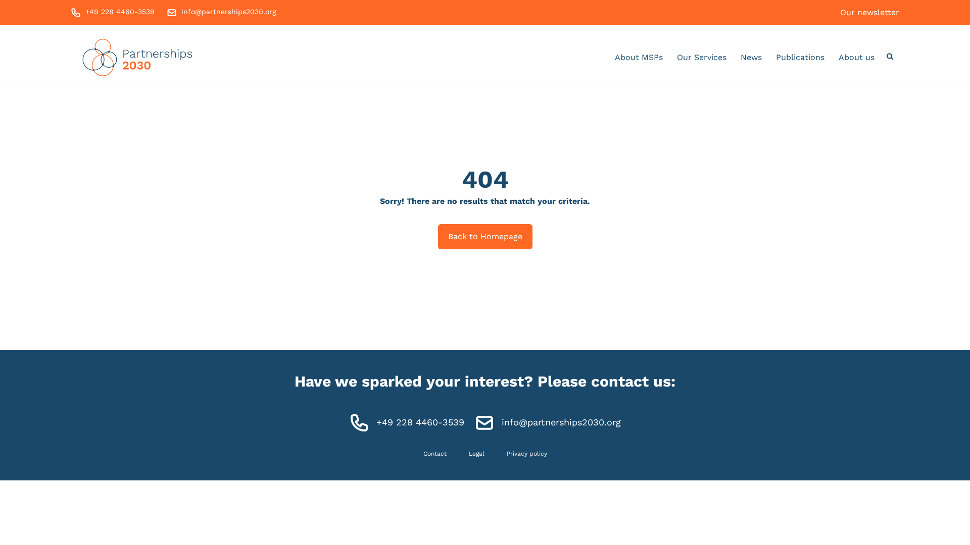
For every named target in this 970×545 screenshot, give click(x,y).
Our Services (701, 57)
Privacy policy (527, 453)
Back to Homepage (485, 236)
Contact (435, 453)
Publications (800, 57)
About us (857, 57)
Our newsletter (869, 12)
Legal (476, 453)
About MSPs (639, 57)
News (751, 57)
